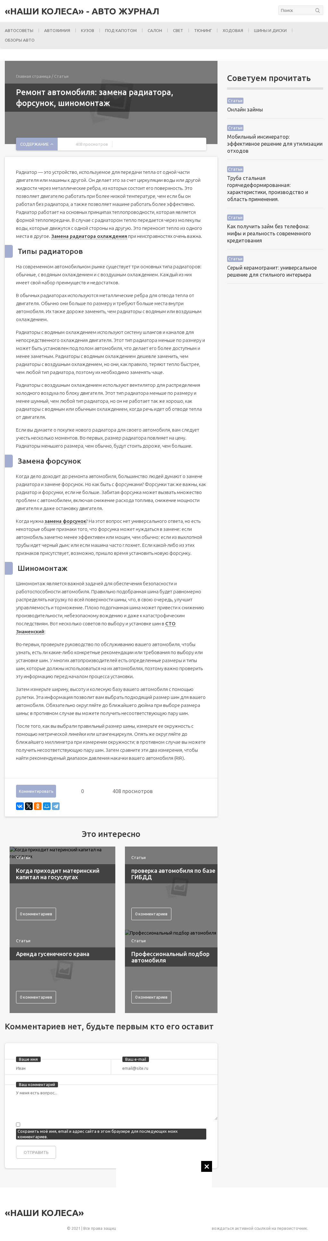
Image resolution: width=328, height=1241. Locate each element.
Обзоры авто (20, 40)
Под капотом (121, 30)
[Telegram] (56, 806)
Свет (178, 30)
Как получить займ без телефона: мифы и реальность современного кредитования (269, 233)
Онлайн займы (245, 109)
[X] (29, 806)
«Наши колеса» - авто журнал (82, 11)
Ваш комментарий (37, 1084)
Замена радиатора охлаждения (89, 236)
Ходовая (233, 30)
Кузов (87, 30)
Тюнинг (203, 30)
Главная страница (33, 76)
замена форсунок (65, 521)
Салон (155, 30)
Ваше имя (28, 1059)
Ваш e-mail (135, 1059)
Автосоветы (19, 30)
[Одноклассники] (38, 806)
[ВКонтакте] (20, 806)
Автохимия (57, 30)
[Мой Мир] (47, 806)
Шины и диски (270, 30)
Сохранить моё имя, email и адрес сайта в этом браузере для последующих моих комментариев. (98, 1134)
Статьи (61, 76)
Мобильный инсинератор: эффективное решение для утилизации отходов (275, 144)
